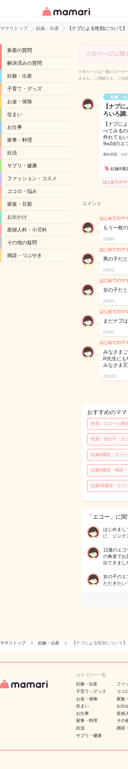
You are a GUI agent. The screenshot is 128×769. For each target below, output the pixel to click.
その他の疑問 (22, 242)
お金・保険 (19, 101)
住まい (14, 114)
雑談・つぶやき (24, 255)
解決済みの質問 (24, 63)
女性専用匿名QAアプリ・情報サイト (65, 16)
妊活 (12, 153)
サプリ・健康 (22, 165)
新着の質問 (19, 50)
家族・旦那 (19, 204)
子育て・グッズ (24, 88)
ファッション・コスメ (32, 178)
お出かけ (17, 217)
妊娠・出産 (19, 76)
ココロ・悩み (22, 191)
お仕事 (14, 127)
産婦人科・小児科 (27, 229)
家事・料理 (19, 140)
